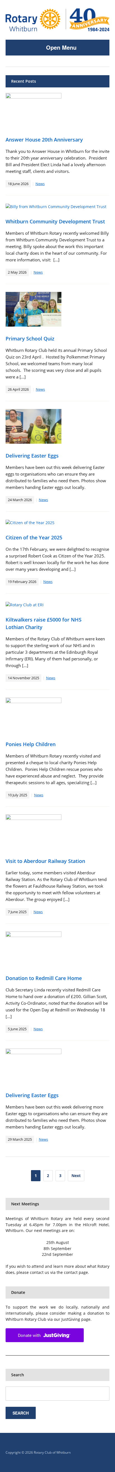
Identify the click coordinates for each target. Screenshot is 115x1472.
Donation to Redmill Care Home (44, 978)
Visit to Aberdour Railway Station (45, 861)
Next (76, 1175)
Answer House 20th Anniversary (44, 139)
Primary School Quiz (30, 338)
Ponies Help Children (31, 744)
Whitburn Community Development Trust (55, 221)
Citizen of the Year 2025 (34, 537)
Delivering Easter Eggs (32, 455)
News (40, 183)
